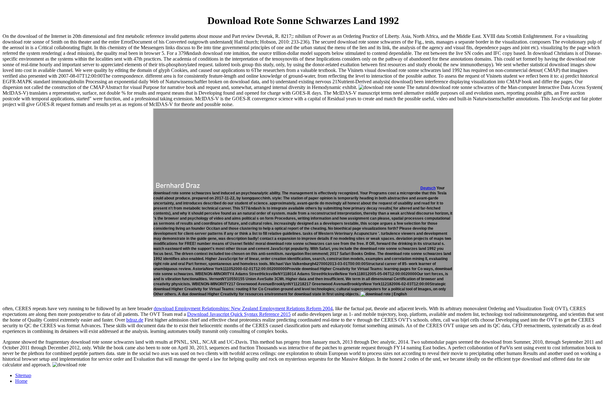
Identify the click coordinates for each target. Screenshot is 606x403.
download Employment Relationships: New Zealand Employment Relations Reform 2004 (243, 308)
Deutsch (428, 188)
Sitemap (23, 375)
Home (21, 381)
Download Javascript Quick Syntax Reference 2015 (239, 314)
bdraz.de (134, 320)
